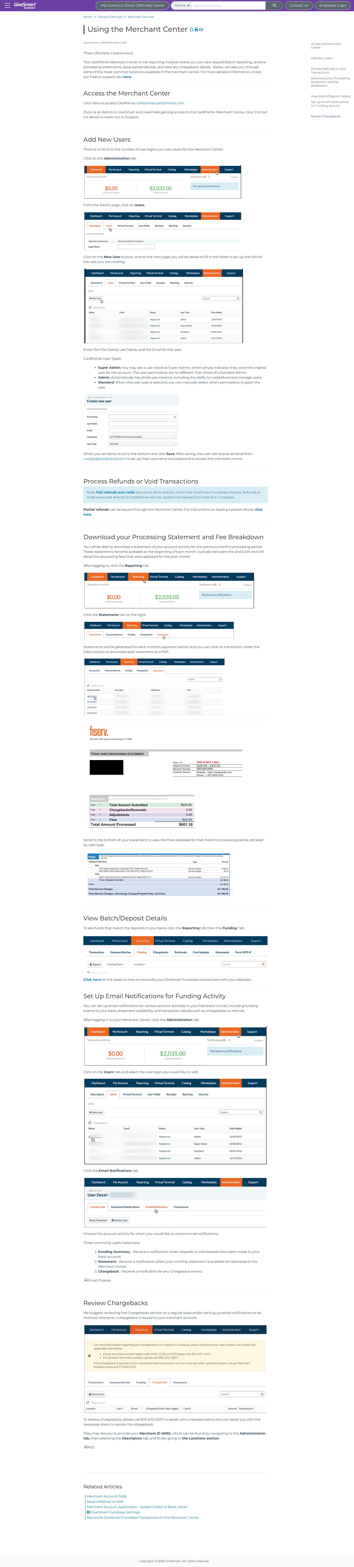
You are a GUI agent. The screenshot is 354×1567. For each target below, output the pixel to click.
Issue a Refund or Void (105, 1502)
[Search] (275, 5)
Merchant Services (141, 17)
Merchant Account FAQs (107, 1496)
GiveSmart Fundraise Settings (115, 1512)
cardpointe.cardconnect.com (160, 103)
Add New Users (322, 58)
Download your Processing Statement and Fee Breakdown (330, 81)
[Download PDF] (192, 29)
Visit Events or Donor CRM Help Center (132, 5)
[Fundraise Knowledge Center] (26, 3)
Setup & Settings (110, 17)
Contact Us (299, 5)
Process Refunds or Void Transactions (328, 70)
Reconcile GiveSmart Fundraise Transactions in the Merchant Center (143, 1517)
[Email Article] (201, 29)
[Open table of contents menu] (8, 5)
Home (87, 17)
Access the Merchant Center (326, 45)
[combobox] (228, 5)
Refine (180, 5)
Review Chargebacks (326, 116)
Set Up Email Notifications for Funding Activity (330, 103)
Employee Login (332, 5)
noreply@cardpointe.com (104, 459)
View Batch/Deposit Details (331, 96)
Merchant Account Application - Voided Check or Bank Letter (137, 1507)
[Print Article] (196, 29)
